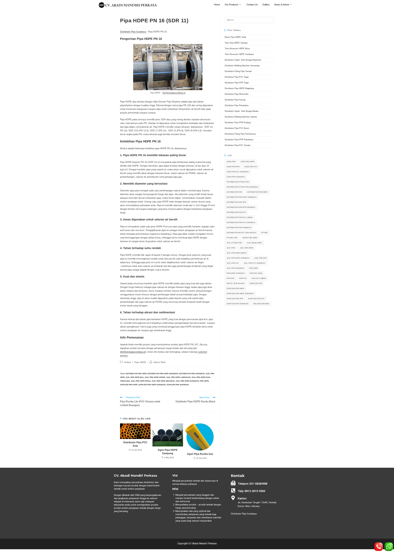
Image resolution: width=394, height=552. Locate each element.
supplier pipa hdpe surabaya (152, 385)
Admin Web (159, 362)
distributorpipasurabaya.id (174, 93)
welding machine (261, 304)
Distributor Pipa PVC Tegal (237, 77)
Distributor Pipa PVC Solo (135, 444)
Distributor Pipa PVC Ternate (238, 145)
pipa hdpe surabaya (236, 273)
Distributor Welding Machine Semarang (242, 65)
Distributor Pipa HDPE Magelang (239, 88)
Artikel (127, 362)
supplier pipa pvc (256, 298)
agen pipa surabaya (236, 177)
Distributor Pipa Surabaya (133, 31)
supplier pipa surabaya (178, 385)
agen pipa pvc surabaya (238, 172)
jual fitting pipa (234, 243)
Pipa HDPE (140, 362)
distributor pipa (234, 192)
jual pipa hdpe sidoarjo (163, 381)
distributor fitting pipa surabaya (242, 187)
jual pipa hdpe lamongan (178, 377)
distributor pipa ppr (236, 202)
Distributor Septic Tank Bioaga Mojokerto (243, 60)
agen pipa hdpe (248, 161)
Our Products (231, 4)
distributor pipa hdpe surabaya (163, 374)
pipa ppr (230, 278)
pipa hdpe (204, 381)
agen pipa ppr (233, 166)
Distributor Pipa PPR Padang (238, 122)
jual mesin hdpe (254, 243)
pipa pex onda (256, 273)
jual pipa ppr (260, 258)
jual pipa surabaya (235, 268)
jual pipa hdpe (246, 248)
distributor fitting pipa (238, 182)
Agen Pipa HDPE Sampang (168, 452)
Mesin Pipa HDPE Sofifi (235, 37)
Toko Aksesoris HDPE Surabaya (239, 54)
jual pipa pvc (233, 263)
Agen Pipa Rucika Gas (200, 454)
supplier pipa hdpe (129, 385)
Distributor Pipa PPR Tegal (237, 83)
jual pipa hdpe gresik (155, 377)
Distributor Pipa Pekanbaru (237, 105)
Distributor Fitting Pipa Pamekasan (240, 134)
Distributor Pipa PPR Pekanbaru (239, 139)
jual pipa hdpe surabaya (187, 381)
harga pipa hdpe (249, 238)
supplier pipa (255, 283)
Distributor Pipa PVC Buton (237, 128)
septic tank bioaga (236, 283)
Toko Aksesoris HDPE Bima (237, 48)
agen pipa (231, 161)
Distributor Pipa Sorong (235, 100)
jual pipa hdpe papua (141, 381)
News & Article (281, 4)
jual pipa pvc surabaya (254, 263)
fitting (264, 232)
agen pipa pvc (250, 166)
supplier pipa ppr (235, 298)
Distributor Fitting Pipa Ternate (238, 71)
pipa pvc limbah (259, 278)
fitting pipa (232, 238)
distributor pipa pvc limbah (240, 217)
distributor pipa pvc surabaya (241, 222)
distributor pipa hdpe (136, 374)
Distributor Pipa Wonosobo (236, 94)
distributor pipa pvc (236, 212)
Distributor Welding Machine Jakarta (241, 117)
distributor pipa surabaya (192, 374)
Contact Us (252, 4)
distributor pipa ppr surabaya (241, 207)
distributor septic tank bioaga (241, 232)
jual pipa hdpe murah (236, 253)
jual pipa (231, 248)
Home (217, 4)
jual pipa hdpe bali (135, 377)
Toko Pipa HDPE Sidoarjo (236, 43)
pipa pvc (243, 278)
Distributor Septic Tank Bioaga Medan (241, 111)
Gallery (266, 4)
